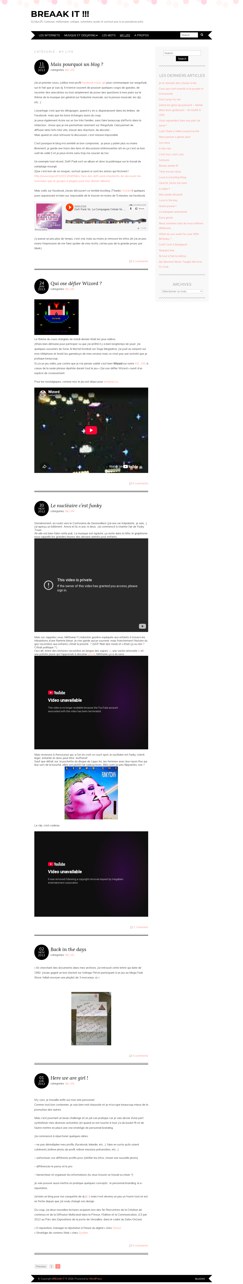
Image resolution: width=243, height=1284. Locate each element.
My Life (125, 35)
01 (41, 1077)
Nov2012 (41, 510)
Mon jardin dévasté (171, 194)
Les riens (164, 142)
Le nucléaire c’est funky (76, 505)
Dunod (117, 1228)
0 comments (140, 261)
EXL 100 (140, 363)
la (139, 650)
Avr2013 (41, 68)
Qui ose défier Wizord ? (76, 283)
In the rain (165, 148)
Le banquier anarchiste (173, 211)
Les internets (49, 35)
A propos (141, 35)
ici (110, 650)
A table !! (164, 188)
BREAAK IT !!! (60, 14)
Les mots (109, 35)
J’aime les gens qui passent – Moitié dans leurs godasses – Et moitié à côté (181, 110)
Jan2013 (41, 288)
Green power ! (167, 206)
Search (182, 58)
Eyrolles (83, 1232)
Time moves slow (170, 171)
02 (41, 949)
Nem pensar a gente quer (175, 137)
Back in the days (68, 949)
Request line (166, 250)
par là (91, 654)
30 (41, 505)
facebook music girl (94, 82)
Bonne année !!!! (168, 165)
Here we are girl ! (69, 1078)
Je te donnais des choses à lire (178, 83)
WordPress (95, 1278)
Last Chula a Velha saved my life (179, 131)
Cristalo (126, 190)
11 (41, 64)
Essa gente (166, 217)
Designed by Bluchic (200, 1279)
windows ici (111, 381)
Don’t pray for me (170, 99)
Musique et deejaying (80, 35)
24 (41, 283)
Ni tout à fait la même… (173, 256)
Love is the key (168, 200)
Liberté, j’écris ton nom (173, 183)
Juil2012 (41, 1082)
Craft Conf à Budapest (173, 244)
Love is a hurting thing (172, 177)
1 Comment (141, 927)
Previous (41, 1266)
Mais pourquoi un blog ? (77, 64)
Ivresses (164, 160)
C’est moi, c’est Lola (171, 154)
